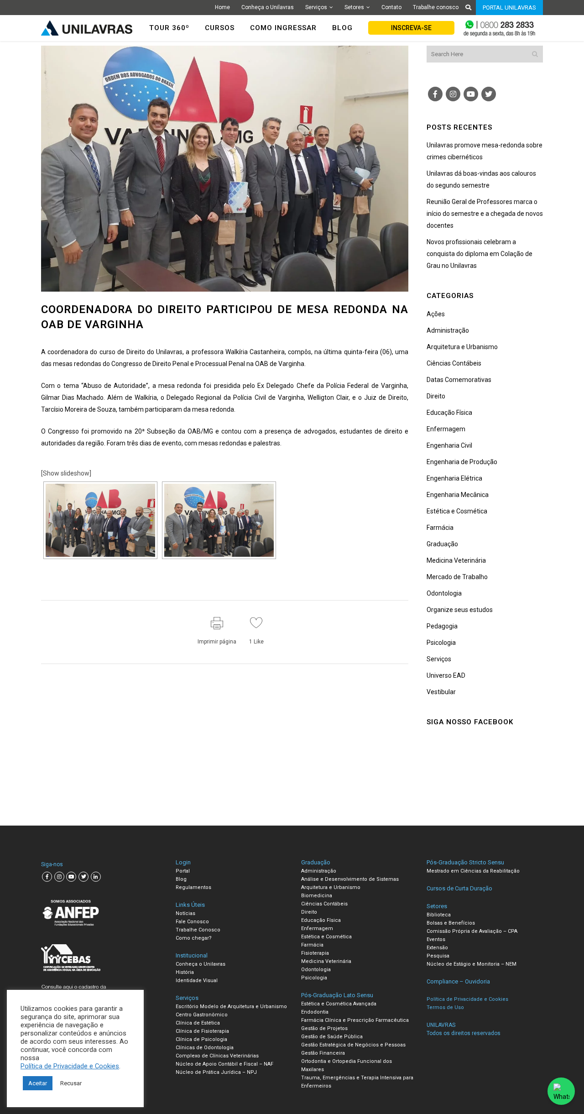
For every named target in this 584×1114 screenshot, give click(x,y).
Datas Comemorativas (459, 379)
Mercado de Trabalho (457, 577)
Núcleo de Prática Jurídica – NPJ (216, 1072)
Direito (436, 396)
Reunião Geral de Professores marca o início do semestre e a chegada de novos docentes (485, 213)
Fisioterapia (315, 953)
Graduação (442, 544)
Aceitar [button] (37, 1083)
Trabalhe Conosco (198, 930)
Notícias (185, 913)
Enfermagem (446, 429)
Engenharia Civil (449, 445)
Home (222, 7)
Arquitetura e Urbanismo (462, 346)
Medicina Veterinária (456, 560)
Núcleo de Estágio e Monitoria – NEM (471, 964)
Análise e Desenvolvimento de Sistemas (350, 879)
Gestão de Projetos (324, 1028)
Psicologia (441, 642)
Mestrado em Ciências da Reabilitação (473, 871)
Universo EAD (446, 675)
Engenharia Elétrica (454, 478)
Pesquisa (438, 956)
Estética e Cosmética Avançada (338, 1004)
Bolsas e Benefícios (451, 923)
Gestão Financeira (323, 1053)
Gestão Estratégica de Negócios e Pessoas (353, 1045)
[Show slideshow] (66, 473)
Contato (391, 7)
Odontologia (444, 593)
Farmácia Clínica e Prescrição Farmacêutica (355, 1020)
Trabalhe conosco (436, 7)
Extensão (437, 948)
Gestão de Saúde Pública (332, 1037)
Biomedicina (316, 896)
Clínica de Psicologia (201, 1039)
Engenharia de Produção (462, 461)
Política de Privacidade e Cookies (70, 1066)
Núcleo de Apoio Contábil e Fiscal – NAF (224, 1064)
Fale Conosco (192, 922)
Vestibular (441, 692)
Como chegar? (194, 938)
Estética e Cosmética (457, 511)
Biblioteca (439, 915)
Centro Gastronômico (202, 1015)
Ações (436, 314)
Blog (181, 879)
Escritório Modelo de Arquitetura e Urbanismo (231, 1006)
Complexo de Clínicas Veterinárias (217, 1056)
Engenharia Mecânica (458, 494)
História (185, 972)
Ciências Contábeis (454, 363)
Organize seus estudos (460, 609)
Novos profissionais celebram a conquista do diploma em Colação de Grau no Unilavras (479, 253)
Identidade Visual (197, 980)
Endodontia (314, 1012)
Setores (354, 7)
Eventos (436, 939)
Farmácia (440, 527)
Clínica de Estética (198, 1023)
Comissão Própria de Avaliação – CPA (472, 931)
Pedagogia (442, 626)
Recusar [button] (71, 1083)
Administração (448, 330)
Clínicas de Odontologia (205, 1048)
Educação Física (449, 412)
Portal (183, 871)
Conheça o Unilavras (267, 7)
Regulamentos (193, 887)
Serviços (316, 7)
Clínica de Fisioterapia (202, 1031)
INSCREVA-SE (411, 27)
